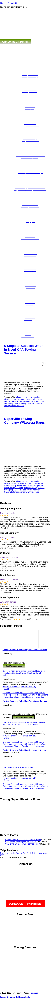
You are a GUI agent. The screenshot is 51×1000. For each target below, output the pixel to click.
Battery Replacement (9, 558)
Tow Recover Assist (8, 3)
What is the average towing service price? (22, 844)
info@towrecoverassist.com (25, 875)
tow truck (41, 399)
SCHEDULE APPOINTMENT (26, 903)
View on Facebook (19, 687)
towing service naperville (31, 404)
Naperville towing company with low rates (21, 492)
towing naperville (26, 401)
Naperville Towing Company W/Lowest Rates (24, 420)
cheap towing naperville (33, 486)
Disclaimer (35, 993)
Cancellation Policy (15, 41)
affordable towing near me (15, 399)
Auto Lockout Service (9, 580)
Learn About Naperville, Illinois (25, 973)
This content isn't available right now (18, 768)
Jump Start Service (8, 602)
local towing (32, 399)
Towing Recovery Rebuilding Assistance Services (25, 650)
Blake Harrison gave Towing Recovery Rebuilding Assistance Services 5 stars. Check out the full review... (24, 673)
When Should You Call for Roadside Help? (23, 840)
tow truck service (11, 401)
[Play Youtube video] (25, 815)
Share (6, 689)
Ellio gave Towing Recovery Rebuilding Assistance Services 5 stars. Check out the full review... (24, 723)
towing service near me (14, 406)
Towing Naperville (7, 513)
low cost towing (30, 488)
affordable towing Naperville (27, 397)
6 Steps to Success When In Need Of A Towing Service (23, 349)
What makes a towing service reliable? (21, 842)
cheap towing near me (13, 488)
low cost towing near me (29, 490)
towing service (14, 404)
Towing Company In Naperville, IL (15, 997)
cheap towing (16, 486)
